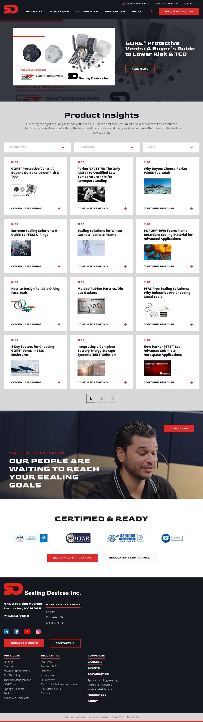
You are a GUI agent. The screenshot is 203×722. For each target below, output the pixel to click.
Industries (59, 11)
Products (34, 11)
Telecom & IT (48, 666)
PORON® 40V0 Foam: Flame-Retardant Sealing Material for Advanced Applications (168, 235)
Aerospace (47, 675)
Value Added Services (100, 689)
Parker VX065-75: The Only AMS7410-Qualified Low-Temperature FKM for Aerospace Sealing (99, 175)
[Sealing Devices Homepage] (42, 589)
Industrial (46, 662)
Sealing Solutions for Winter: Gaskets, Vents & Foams (100, 233)
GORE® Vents (12, 684)
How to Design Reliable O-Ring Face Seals (35, 291)
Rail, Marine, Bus (51, 689)
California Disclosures (98, 716)
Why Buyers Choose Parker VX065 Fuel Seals (165, 171)
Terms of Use (133, 716)
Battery (45, 693)
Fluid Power (48, 680)
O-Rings (8, 662)
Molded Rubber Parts (17, 671)
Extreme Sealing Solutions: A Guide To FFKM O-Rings (34, 233)
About (137, 11)
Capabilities (87, 11)
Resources (115, 11)
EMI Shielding (12, 675)
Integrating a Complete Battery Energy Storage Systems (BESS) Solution (97, 351)
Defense (46, 671)
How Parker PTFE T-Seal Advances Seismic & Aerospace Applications (163, 351)
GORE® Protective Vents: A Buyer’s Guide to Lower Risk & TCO (35, 173)
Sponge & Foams (14, 689)
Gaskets (8, 666)
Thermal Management (17, 680)
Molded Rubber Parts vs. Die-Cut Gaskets (101, 291)
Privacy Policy (118, 716)
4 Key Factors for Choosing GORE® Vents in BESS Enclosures (32, 351)
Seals (7, 693)
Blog (14, 162)
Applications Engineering (103, 680)
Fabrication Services (100, 684)
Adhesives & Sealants (17, 698)
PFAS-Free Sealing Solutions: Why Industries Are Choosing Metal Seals (167, 293)
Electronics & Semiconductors (59, 684)
